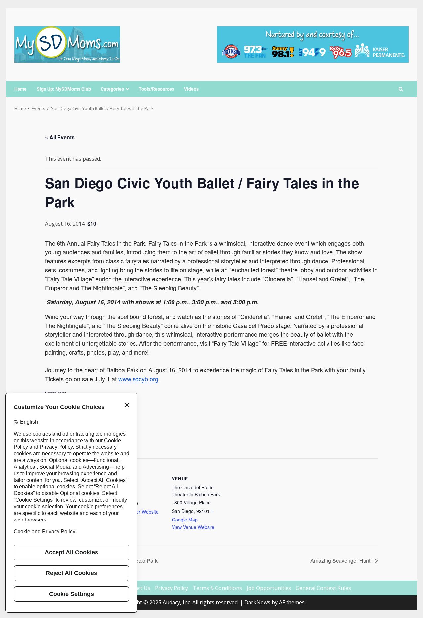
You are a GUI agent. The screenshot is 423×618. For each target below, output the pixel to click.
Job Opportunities (269, 588)
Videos (191, 89)
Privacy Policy (171, 588)
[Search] (401, 89)
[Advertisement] (313, 44)
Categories (112, 89)
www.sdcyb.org (138, 378)
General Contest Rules (323, 588)
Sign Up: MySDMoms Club (64, 89)
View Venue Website (193, 527)
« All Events (60, 137)
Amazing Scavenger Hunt (341, 560)
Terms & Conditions (217, 588)
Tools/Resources (156, 89)
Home (20, 89)
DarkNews (257, 602)
